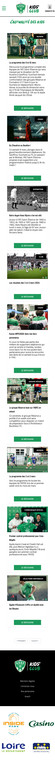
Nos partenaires (27, 691)
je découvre (27, 108)
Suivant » (35, 640)
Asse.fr (27, 696)
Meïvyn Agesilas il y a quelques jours (23, 548)
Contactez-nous (27, 686)
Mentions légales (27, 681)
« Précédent (21, 640)
